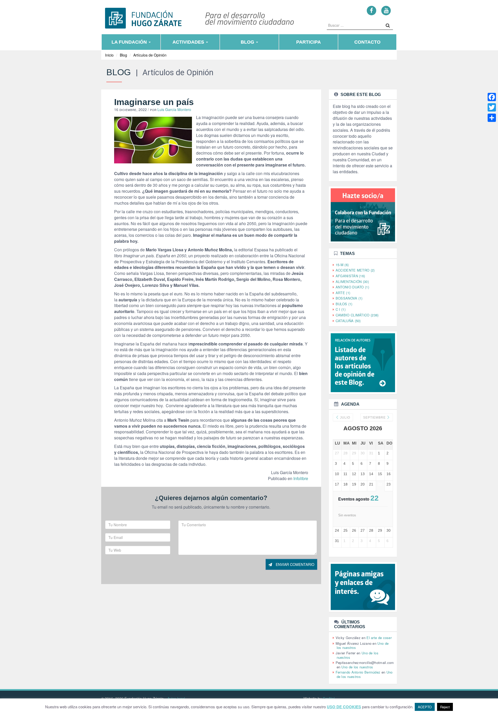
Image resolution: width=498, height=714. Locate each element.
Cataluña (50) (348, 320)
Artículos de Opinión (150, 55)
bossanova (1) (349, 298)
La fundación (130, 42)
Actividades (188, 42)
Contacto (367, 42)
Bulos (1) (344, 303)
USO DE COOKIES (344, 707)
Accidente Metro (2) (355, 270)
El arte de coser (379, 637)
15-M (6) (342, 264)
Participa (308, 42)
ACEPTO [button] (425, 706)
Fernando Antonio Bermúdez (358, 672)
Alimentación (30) (352, 281)
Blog (248, 42)
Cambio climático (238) (357, 315)
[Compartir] (492, 118)
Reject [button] (445, 706)
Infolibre (300, 478)
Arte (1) (343, 292)
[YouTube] (386, 10)
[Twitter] (492, 107)
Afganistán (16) (350, 275)
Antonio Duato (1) (352, 287)
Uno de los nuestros (357, 666)
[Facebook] (371, 10)
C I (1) (340, 309)
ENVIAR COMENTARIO (294, 564)
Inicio (109, 55)
